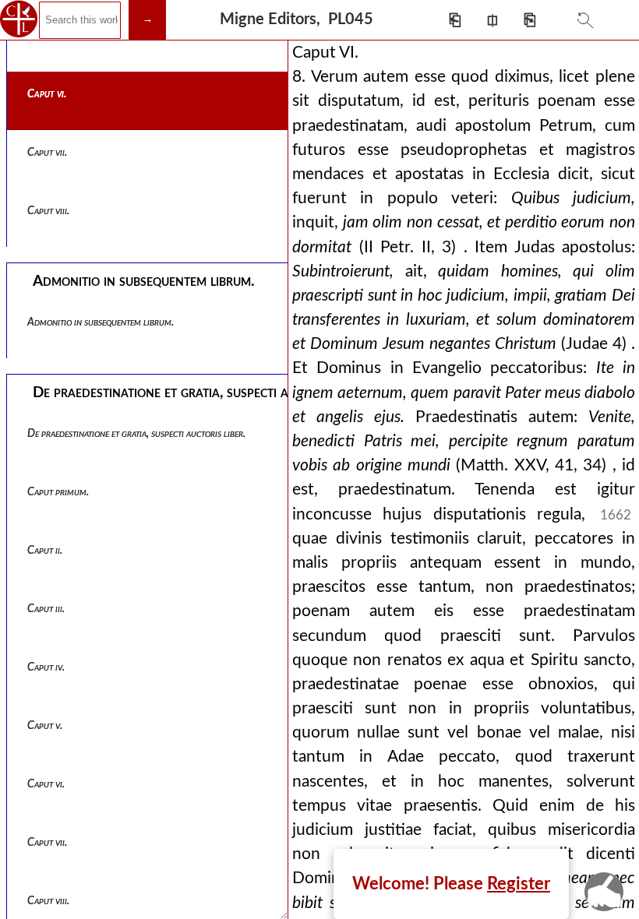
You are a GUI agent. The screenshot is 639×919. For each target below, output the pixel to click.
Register (518, 884)
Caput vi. (46, 94)
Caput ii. (44, 550)
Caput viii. (48, 211)
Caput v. (44, 725)
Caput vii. (47, 152)
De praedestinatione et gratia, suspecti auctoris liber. (136, 433)
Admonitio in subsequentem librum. (100, 322)
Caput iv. (46, 667)
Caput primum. (58, 492)
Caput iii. (46, 609)
